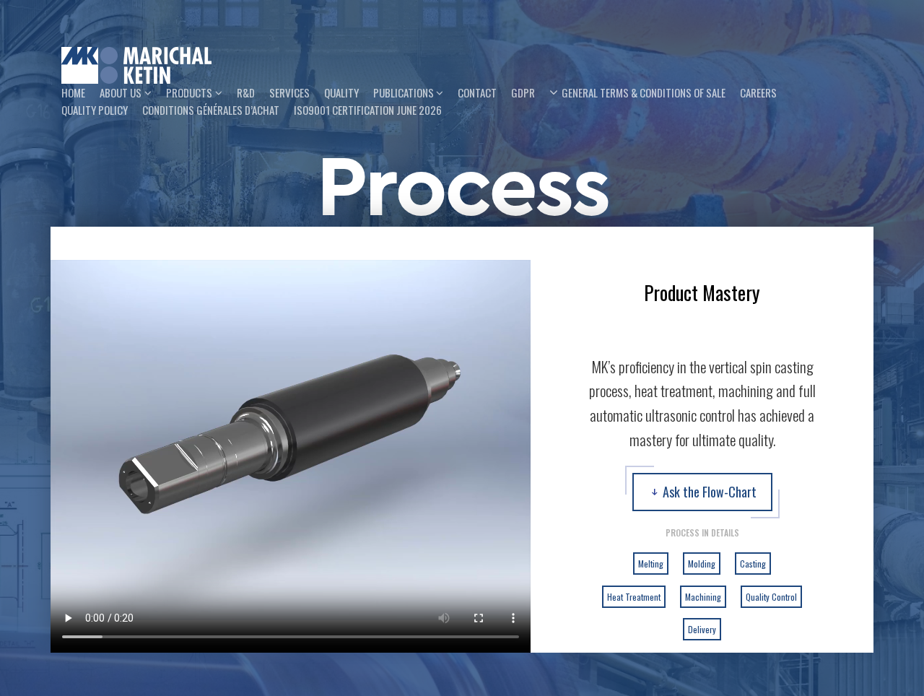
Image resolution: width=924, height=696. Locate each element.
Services (289, 92)
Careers (758, 92)
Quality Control (771, 597)
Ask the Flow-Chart (710, 491)
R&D (246, 92)
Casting (753, 563)
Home (73, 92)
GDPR (523, 92)
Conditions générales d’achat (210, 110)
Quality (341, 92)
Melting (650, 563)
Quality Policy (94, 110)
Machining (703, 597)
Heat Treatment (634, 597)
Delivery (702, 629)
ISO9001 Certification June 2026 (368, 110)
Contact (477, 92)
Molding (701, 563)
